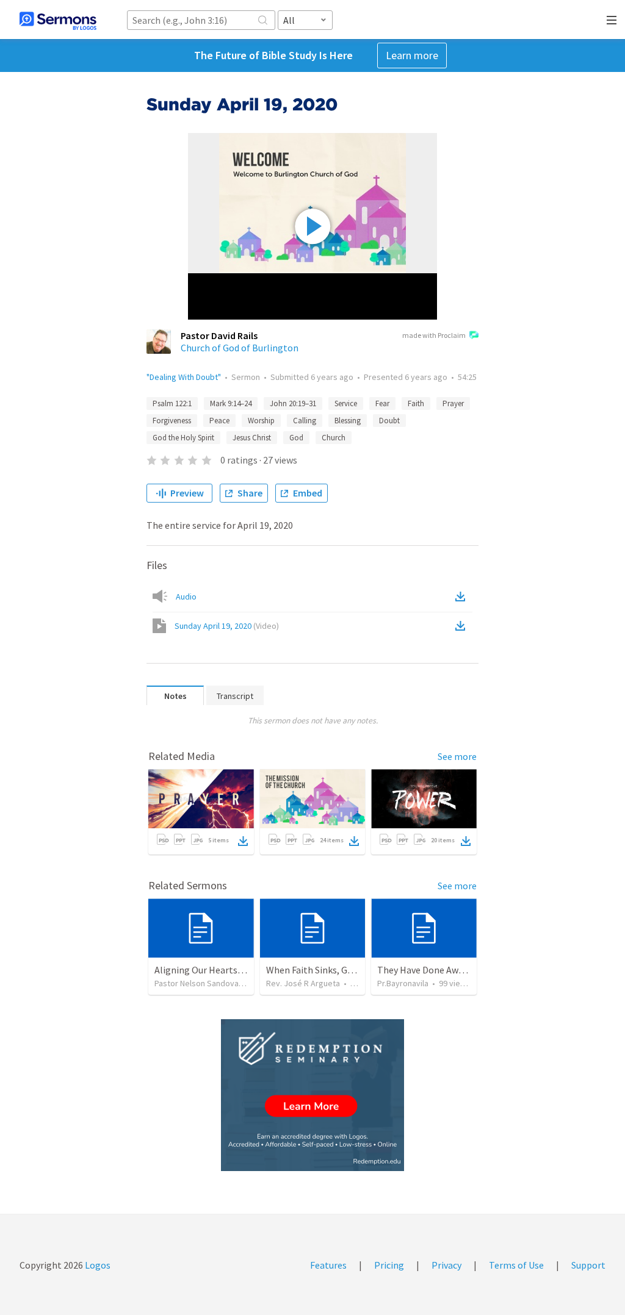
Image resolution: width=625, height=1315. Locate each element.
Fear (382, 403)
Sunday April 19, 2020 (227, 625)
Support (588, 1265)
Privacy (446, 1265)
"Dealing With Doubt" (183, 376)
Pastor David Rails (219, 335)
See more (457, 756)
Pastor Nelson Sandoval (197, 983)
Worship (261, 420)
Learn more (412, 55)
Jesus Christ (252, 437)
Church (333, 437)
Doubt (389, 420)
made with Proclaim (434, 335)
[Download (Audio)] (462, 596)
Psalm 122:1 (172, 403)
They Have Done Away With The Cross (455, 970)
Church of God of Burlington (239, 348)
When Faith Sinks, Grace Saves (328, 970)
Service (345, 403)
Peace (219, 420)
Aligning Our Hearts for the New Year (231, 970)
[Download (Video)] (462, 626)
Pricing (389, 1265)
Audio (186, 596)
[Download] (243, 841)
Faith (416, 403)
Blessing (347, 420)
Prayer (453, 403)
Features (328, 1265)
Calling (304, 420)
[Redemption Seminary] (312, 1095)
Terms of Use (516, 1265)
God (296, 437)
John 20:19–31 (293, 403)
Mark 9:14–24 (230, 403)
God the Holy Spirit (183, 437)
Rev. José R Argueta (303, 983)
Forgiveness (172, 420)
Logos (96, 1265)
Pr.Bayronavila (402, 983)
